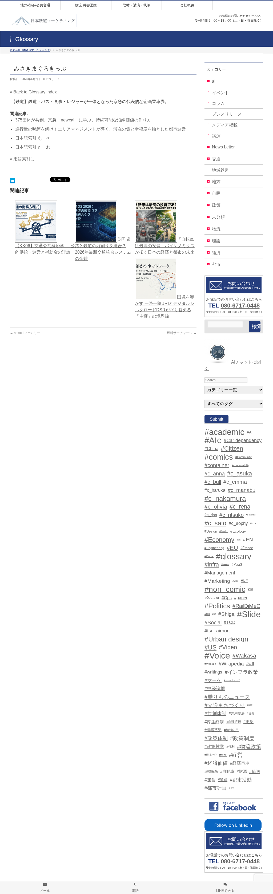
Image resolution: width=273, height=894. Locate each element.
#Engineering (214, 548)
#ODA (250, 589)
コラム (218, 103)
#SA (214, 614)
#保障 (249, 705)
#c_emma (235, 482)
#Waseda (210, 663)
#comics (218, 457)
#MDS (235, 581)
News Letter (223, 147)
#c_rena (240, 506)
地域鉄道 (220, 170)
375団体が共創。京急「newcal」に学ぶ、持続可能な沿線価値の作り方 (83, 120)
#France (246, 548)
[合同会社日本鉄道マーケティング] (43, 20)
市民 (216, 193)
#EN (248, 539)
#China (211, 448)
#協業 (250, 713)
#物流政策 (249, 747)
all (214, 81)
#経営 (236, 755)
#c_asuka (239, 473)
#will (250, 663)
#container (216, 465)
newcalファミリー (25, 333)
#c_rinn (210, 515)
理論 (216, 240)
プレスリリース (227, 114)
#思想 (248, 722)
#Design (210, 531)
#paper (240, 597)
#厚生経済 (214, 721)
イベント (220, 92)
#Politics (217, 606)
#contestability (240, 465)
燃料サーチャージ (181, 333)
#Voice (217, 655)
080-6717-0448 (240, 305)
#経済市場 (240, 763)
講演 (216, 135)
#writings (213, 672)
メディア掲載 (225, 125)
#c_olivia (215, 506)
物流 (216, 229)
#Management (219, 573)
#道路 (222, 780)
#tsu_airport (217, 630)
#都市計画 (215, 788)
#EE (238, 539)
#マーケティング (232, 680)
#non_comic (224, 589)
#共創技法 (236, 713)
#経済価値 (216, 763)
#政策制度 (242, 738)
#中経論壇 (214, 688)
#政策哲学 (214, 746)
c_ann (231, 788)
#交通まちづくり (224, 705)
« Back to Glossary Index (33, 92)
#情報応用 (231, 730)
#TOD (229, 622)
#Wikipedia (231, 664)
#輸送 (254, 771)
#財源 (242, 771)
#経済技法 (211, 771)
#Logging (225, 564)
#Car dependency (243, 440)
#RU (207, 614)
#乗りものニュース (227, 697)
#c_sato (215, 523)
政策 (216, 205)
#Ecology (238, 531)
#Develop (223, 531)
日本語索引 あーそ (32, 138)
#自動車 (227, 771)
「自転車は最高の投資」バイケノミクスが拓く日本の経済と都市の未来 (165, 245)
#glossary (233, 556)
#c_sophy (238, 523)
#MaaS (237, 564)
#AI (249, 432)
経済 (216, 252)
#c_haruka (214, 490)
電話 (135, 891)
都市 (216, 264)
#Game (209, 556)
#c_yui (253, 523)
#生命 (223, 755)
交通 (216, 159)
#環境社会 (210, 754)
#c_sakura (250, 515)
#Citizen (232, 449)
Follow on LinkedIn (233, 825)
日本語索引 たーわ (32, 147)
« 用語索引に (22, 159)
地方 (216, 181)
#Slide (249, 614)
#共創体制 (215, 713)
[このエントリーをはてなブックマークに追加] (12, 180)
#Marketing (217, 581)
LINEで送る (225, 891)
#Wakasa (244, 655)
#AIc (212, 440)
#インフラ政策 (241, 672)
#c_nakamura (225, 498)
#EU (232, 548)
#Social (213, 622)
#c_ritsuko (231, 515)
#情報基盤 (213, 730)
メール (45, 891)
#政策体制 (216, 738)
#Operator (211, 598)
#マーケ (213, 680)
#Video (228, 647)
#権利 (230, 747)
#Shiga (226, 614)
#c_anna (214, 473)
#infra (211, 564)
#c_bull (212, 482)
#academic (224, 432)
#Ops (227, 597)
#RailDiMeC (246, 606)
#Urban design (226, 639)
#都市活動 (241, 779)
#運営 (209, 779)
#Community (243, 457)
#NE (244, 581)
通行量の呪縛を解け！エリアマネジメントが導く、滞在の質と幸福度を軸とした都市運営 (100, 129)
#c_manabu (241, 490)
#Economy (219, 540)
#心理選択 (233, 722)
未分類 (218, 217)
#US (210, 647)
